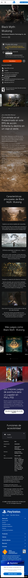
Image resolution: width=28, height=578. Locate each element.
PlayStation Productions (7, 526)
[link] (14, 346)
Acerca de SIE (5, 520)
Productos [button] (5, 533)
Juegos (7, 515)
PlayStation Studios (6, 524)
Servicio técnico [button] (6, 540)
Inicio (3, 515)
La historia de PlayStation (7, 530)
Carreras (4, 522)
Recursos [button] (4, 543)
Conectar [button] (4, 546)
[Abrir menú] (2, 2)
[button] (10, 76)
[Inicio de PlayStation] (14, 2)
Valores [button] (4, 537)
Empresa (4, 528)
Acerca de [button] (4, 518)
